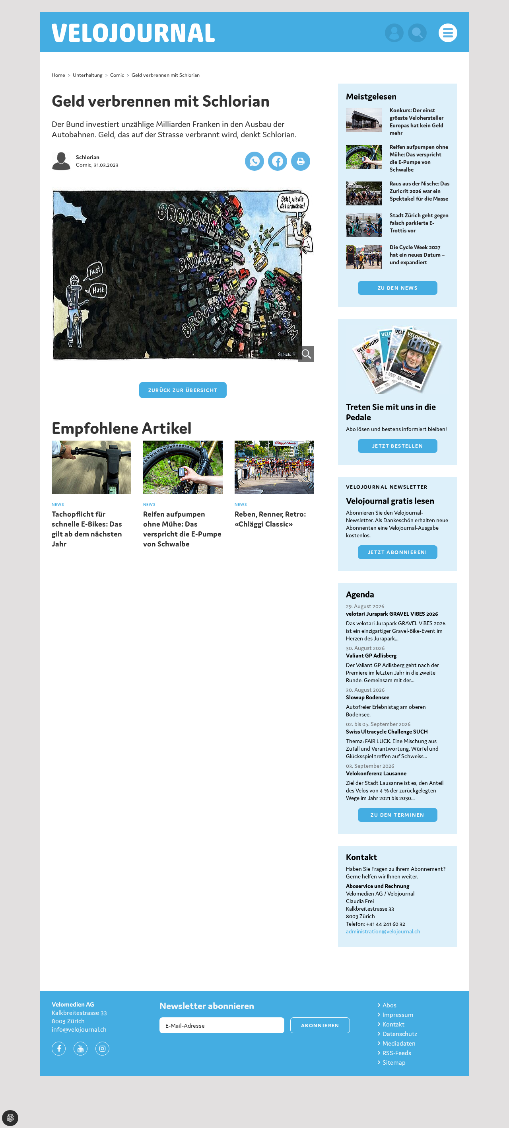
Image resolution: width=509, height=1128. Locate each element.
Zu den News (398, 288)
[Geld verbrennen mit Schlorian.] (183, 274)
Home (58, 75)
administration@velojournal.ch (383, 931)
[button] (254, 161)
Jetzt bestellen (397, 446)
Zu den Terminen (397, 815)
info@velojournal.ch (79, 1029)
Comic (117, 75)
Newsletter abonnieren (206, 1005)
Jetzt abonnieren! (397, 552)
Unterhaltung (88, 75)
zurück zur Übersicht (183, 390)
